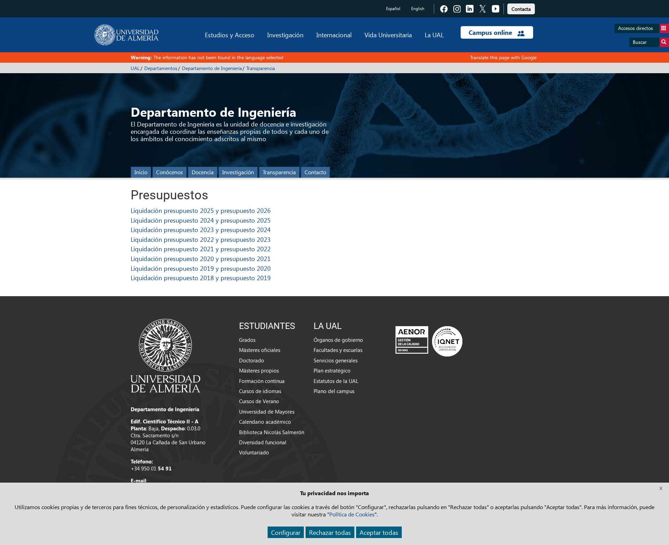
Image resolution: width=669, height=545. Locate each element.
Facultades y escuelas (338, 349)
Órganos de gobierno (338, 339)
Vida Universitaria (388, 34)
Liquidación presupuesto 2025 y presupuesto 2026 (201, 210)
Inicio (140, 172)
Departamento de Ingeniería (212, 68)
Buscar (640, 42)
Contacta (521, 9)
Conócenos (169, 172)
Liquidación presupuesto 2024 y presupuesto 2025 (201, 220)
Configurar (285, 532)
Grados (247, 339)
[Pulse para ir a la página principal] (126, 35)
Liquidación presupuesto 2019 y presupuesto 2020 (201, 268)
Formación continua (262, 380)
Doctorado (251, 360)
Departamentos (160, 68)
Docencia (203, 172)
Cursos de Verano (259, 401)
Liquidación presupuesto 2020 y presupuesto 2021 (201, 258)
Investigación (285, 34)
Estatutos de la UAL (336, 380)
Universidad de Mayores (266, 411)
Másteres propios (259, 370)
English (417, 8)
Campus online (491, 32)
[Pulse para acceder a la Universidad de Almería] (165, 355)
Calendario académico (265, 421)
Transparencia (260, 68)
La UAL (434, 34)
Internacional (334, 34)
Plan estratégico (332, 370)
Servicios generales (335, 360)
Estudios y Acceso (229, 34)
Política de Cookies (352, 514)
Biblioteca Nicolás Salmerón (271, 432)
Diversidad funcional (262, 442)
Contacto (315, 172)
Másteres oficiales (259, 349)
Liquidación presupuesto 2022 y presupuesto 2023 (201, 239)
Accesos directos (635, 28)
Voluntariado (254, 452)
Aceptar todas (379, 532)
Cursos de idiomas (260, 390)
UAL (135, 68)
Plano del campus (334, 390)
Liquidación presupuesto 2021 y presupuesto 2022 (201, 248)
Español (393, 8)
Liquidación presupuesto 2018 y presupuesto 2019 (201, 277)
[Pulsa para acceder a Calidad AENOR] (428, 341)
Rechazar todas (330, 532)
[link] (521, 7)
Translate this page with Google (503, 57)
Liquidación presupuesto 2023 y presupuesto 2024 (201, 229)
